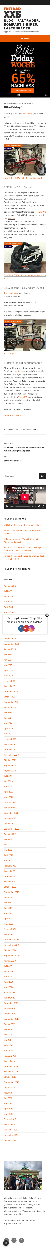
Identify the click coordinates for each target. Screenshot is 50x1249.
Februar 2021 (10, 929)
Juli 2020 (8, 966)
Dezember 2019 (11, 1003)
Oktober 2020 (10, 950)
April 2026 (8, 607)
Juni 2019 (8, 1035)
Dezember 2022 (11, 813)
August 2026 (10, 586)
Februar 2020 (10, 992)
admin (30, 103)
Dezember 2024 (11, 691)
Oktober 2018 (10, 1077)
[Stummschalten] (38, 506)
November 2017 (11, 1135)
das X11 (17, 371)
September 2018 (11, 1082)
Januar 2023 (9, 808)
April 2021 (8, 919)
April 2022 (8, 855)
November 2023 (11, 755)
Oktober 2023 (10, 760)
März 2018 (8, 1114)
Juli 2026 (8, 591)
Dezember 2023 (11, 749)
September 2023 (11, 765)
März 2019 (8, 1050)
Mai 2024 (8, 723)
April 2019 (8, 1045)
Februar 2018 (10, 1119)
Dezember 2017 (11, 1130)
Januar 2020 (9, 998)
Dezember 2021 (11, 876)
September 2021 (11, 892)
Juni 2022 (8, 845)
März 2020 (9, 987)
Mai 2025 (8, 665)
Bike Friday (27, 114)
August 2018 (10, 1087)
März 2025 (9, 676)
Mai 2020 (8, 976)
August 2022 (10, 834)
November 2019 (11, 1008)
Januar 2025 (9, 686)
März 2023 (9, 797)
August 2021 (9, 897)
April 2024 (8, 728)
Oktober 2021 (10, 887)
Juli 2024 (8, 713)
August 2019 (10, 1024)
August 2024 (10, 707)
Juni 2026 (8, 596)
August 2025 (10, 649)
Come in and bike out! (13, 416)
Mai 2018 (8, 1103)
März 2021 (8, 924)
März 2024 (9, 734)
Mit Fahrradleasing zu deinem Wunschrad (22, 525)
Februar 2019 (10, 1056)
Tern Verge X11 (10, 353)
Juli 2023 (8, 776)
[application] (25, 497)
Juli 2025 (8, 654)
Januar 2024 (9, 744)
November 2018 (11, 1072)
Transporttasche (11, 293)
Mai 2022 (8, 850)
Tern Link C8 (40, 212)
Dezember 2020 (11, 940)
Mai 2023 (8, 786)
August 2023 (10, 771)
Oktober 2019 (10, 1014)
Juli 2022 (8, 839)
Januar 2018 (9, 1124)
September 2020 (11, 955)
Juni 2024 (8, 718)
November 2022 (11, 818)
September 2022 (11, 829)
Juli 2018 (8, 1093)
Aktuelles (12, 429)
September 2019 (11, 1019)
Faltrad (11, 218)
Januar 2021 (9, 934)
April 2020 (8, 982)
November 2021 (11, 881)
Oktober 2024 (10, 697)
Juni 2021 (8, 908)
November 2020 (11, 945)
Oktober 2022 (10, 823)
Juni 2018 (8, 1098)
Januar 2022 (9, 871)
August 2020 (10, 961)
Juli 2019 (8, 1029)
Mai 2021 (8, 913)
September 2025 (11, 644)
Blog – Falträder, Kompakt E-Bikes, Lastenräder (22, 24)
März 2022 (8, 860)
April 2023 (8, 792)
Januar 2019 (9, 1061)
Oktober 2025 (10, 639)
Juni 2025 (8, 660)
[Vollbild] (43, 506)
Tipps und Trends (29, 429)
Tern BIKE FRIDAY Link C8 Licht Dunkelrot (23, 178)
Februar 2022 (10, 866)
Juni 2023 (8, 781)
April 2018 (8, 1109)
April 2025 (8, 670)
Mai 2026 (8, 602)
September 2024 (11, 702)
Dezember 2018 (11, 1066)
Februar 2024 (10, 739)
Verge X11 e (23, 397)
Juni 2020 (8, 971)
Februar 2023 (10, 802)
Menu (26, 38)
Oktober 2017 (10, 1140)
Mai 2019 (8, 1040)
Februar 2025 (10, 681)
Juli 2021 (8, 903)
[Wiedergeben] (7, 506)
